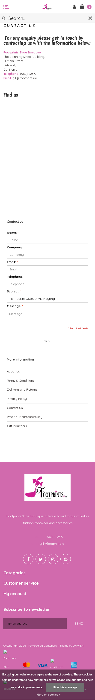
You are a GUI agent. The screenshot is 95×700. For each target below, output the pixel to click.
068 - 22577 (55, 537)
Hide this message (65, 687)
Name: (13, 232)
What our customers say (24, 417)
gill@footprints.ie (52, 543)
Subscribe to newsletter (26, 609)
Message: (15, 306)
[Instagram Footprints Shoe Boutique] (53, 559)
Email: (12, 262)
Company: (14, 247)
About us (13, 371)
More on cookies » (49, 694)
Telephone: (15, 276)
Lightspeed (50, 645)
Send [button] (47, 341)
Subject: (14, 291)
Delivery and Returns (22, 389)
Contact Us (15, 408)
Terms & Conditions (20, 380)
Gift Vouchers (17, 426)
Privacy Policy (17, 398)
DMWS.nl (78, 645)
